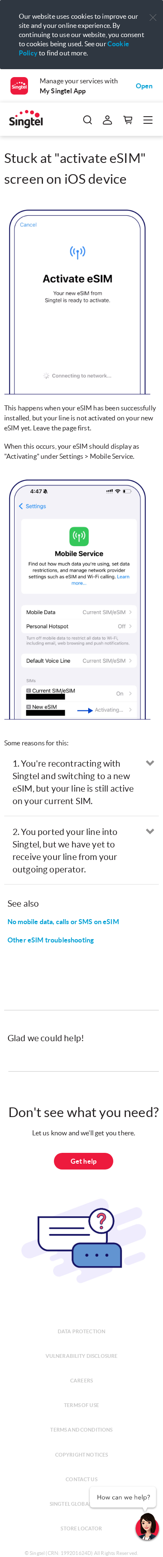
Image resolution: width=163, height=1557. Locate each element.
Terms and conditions (81, 1429)
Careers (81, 1380)
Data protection (81, 1331)
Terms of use (81, 1405)
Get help (84, 1161)
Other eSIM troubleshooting (51, 940)
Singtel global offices (82, 1504)
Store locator (81, 1528)
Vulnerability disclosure (82, 1356)
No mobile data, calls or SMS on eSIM (63, 921)
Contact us (81, 1479)
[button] (153, 17)
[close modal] (153, 12)
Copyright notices (81, 1454)
